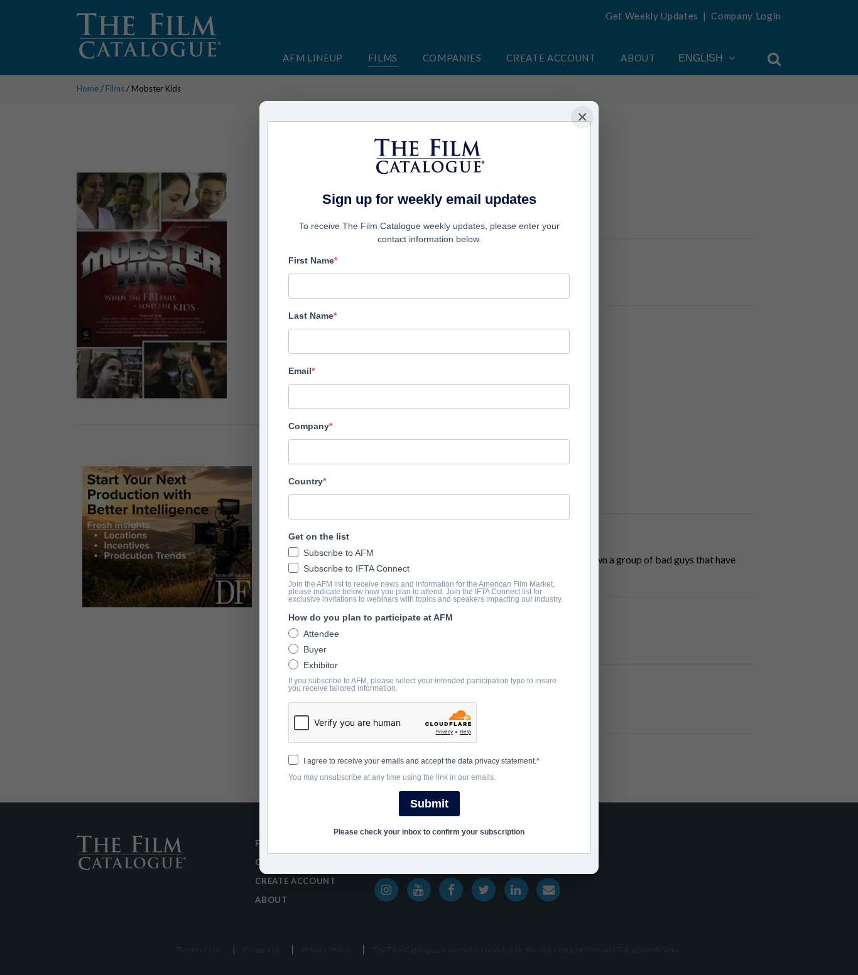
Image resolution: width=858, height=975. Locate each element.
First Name (311, 260)
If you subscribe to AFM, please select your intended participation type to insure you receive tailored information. (422, 684)
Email (300, 370)
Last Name (311, 315)
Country (305, 481)
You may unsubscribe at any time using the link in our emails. (392, 777)
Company (308, 426)
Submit (429, 803)
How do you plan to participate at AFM (370, 617)
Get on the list (318, 536)
